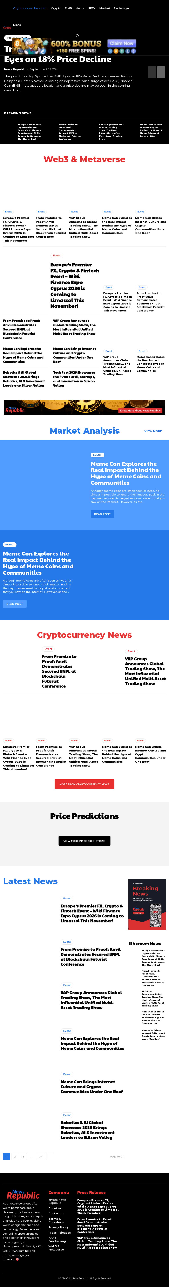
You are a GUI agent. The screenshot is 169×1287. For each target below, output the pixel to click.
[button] (77, 35)
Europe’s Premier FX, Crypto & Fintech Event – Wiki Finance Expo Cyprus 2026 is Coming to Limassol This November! (29, 131)
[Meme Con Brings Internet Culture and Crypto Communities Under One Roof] (150, 186)
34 (40, 1156)
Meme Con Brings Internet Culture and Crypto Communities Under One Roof (74, 355)
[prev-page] (152, 72)
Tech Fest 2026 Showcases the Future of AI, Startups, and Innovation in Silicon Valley (74, 378)
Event (8, 211)
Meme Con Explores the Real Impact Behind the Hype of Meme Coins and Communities (151, 130)
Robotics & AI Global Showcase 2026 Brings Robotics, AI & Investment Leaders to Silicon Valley (24, 378)
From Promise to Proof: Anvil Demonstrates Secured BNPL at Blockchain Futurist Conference (70, 131)
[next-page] (161, 72)
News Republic (15, 69)
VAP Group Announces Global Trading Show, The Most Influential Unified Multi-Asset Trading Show (111, 131)
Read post (102, 514)
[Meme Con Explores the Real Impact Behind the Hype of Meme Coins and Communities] (132, 130)
